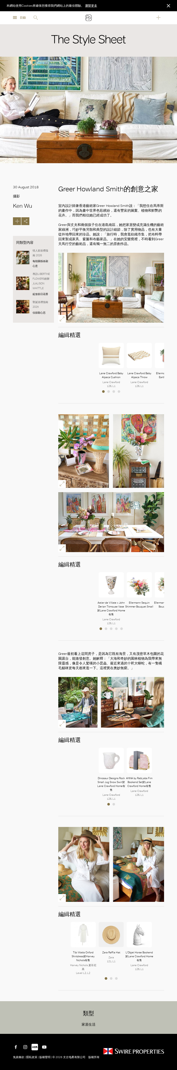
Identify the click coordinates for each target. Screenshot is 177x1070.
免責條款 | (19, 1057)
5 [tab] (121, 628)
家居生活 (88, 1024)
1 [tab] (103, 391)
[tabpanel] (111, 365)
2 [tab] (108, 391)
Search (35, 17)
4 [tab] (119, 391)
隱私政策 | (32, 1057)
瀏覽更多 (91, 5)
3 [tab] (113, 391)
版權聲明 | (45, 1057)
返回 (170, 1027)
